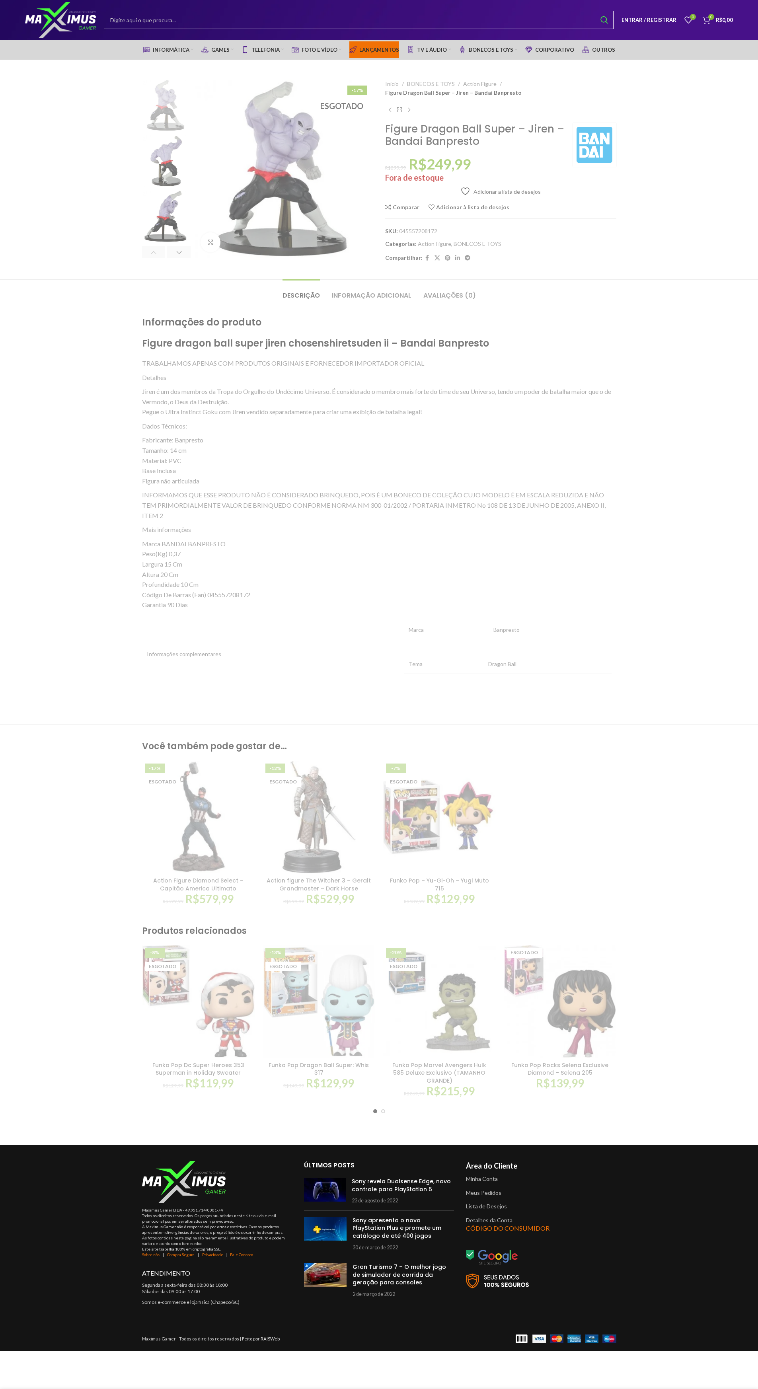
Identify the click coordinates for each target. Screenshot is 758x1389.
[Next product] (409, 110)
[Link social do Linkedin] (457, 258)
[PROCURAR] (604, 20)
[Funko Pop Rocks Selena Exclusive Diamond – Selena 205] (560, 1001)
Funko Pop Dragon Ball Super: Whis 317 (319, 1069)
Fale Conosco (241, 1254)
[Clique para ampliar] (210, 242)
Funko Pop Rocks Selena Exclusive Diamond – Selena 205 (559, 1069)
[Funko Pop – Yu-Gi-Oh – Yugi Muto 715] (439, 817)
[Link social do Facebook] (427, 258)
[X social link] (437, 258)
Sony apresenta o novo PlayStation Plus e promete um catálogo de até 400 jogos (397, 1228)
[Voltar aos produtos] (399, 110)
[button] (154, 252)
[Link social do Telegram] (467, 258)
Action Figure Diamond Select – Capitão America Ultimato (198, 884)
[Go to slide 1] (375, 1111)
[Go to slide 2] (383, 1111)
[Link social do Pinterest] (447, 258)
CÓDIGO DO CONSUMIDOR (508, 1228)
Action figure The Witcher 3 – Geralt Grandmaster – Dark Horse (319, 884)
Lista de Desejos (486, 1206)
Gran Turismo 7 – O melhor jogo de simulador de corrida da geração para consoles (399, 1274)
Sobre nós (151, 1254)
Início (392, 83)
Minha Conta (482, 1178)
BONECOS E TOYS (431, 83)
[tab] (301, 291)
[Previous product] (390, 110)
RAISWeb (270, 1338)
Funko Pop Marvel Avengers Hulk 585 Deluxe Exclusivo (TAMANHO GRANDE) (439, 1073)
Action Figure (480, 83)
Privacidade (212, 1254)
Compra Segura (181, 1254)
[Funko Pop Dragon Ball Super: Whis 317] (319, 1001)
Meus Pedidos (483, 1192)
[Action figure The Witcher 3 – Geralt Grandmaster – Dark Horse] (319, 817)
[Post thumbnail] (325, 1191)
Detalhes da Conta (489, 1220)
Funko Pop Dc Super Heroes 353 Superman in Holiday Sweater (198, 1069)
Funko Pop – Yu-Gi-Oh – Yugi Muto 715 (439, 884)
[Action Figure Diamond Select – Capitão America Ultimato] (198, 817)
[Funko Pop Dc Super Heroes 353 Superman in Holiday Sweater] (198, 1001)
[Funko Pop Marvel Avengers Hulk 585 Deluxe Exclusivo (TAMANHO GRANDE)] (439, 1001)
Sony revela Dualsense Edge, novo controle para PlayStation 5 (401, 1185)
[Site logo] (60, 19)
